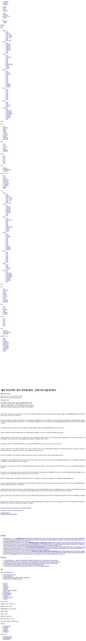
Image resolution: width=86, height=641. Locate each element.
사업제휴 (5, 589)
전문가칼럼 (8, 114)
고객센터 (5, 598)
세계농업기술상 (7, 626)
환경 (4, 175)
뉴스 (2, 27)
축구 (4, 158)
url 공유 (7, 400)
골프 (4, 163)
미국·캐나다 (9, 57)
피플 (4, 100)
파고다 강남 (6, 182)
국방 (7, 38)
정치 (4, 30)
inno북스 (5, 178)
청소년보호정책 (7, 594)
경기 (7, 92)
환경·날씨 (8, 47)
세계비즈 (5, 3)
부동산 (4, 132)
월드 (7, 119)
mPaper (4, 7)
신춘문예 (5, 629)
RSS (4, 8)
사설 (7, 109)
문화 (4, 69)
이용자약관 (6, 596)
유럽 (7, 62)
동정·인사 (8, 105)
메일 (4, 400)
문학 (7, 81)
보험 (4, 129)
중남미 (7, 68)
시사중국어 (6, 185)
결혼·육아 (8, 86)
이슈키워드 (7, 393)
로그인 (4, 9)
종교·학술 (8, 74)
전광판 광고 (6, 587)
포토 (2, 165)
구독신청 (5, 4)
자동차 (4, 136)
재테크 (4, 130)
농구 (4, 160)
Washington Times (7, 636)
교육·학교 (8, 50)
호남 (7, 97)
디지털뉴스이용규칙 (8, 597)
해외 (7, 52)
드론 (4, 177)
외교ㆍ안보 (8, 37)
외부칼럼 (8, 116)
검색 (2, 26)
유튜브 (4, 17)
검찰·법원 (8, 44)
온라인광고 (6, 586)
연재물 (4, 22)
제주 (7, 99)
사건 (7, 51)
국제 (4, 54)
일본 (7, 60)
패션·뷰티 (8, 85)
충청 (7, 95)
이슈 (2, 121)
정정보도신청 (6, 591)
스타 (4, 145)
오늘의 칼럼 (9, 110)
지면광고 (5, 584)
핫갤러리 (5, 168)
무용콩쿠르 (6, 631)
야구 (4, 157)
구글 (4, 13)
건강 (7, 78)
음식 (7, 82)
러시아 (7, 67)
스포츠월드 (6, 1)
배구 (4, 161)
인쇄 (2, 400)
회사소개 (5, 583)
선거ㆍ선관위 (9, 36)
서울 (7, 90)
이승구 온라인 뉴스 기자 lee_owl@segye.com (11, 397)
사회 (4, 41)
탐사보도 (5, 21)
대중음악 (5, 149)
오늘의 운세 (6, 180)
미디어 (7, 72)
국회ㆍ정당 (8, 34)
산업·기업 (5, 134)
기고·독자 (8, 117)
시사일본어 (6, 184)
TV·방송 (5, 146)
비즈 (2, 124)
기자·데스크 (9, 112)
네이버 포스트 (6, 16)
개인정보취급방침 (7, 593)
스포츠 (2, 153)
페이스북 (5, 14)
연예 (2, 141)
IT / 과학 (5, 133)
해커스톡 (5, 181)
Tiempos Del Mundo (7, 637)
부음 (7, 103)
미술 (7, 76)
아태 (7, 61)
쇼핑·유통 (5, 137)
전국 (4, 88)
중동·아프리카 (9, 64)
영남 (7, 96)
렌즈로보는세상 (7, 169)
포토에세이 (6, 170)
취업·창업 (5, 139)
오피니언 (5, 107)
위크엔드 (8, 83)
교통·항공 (8, 48)
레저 (7, 79)
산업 (4, 297)
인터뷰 (7, 106)
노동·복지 (8, 45)
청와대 (7, 33)
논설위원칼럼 (9, 113)
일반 (7, 31)
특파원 (7, 65)
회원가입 (5, 10)
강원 (7, 93)
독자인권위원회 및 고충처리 (10, 590)
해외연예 (5, 151)
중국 (7, 58)
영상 (2, 173)
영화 (4, 148)
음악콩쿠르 (6, 630)
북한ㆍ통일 (8, 40)
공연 (7, 75)
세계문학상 (6, 627)
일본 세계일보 (6, 639)
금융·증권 (5, 127)
